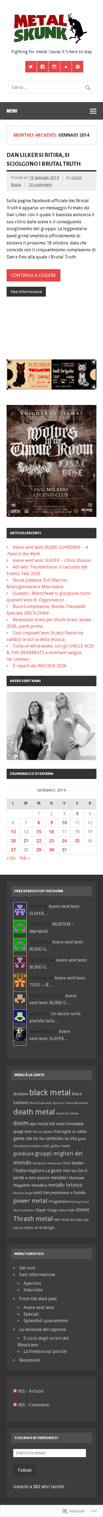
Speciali (31, 1314)
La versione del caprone (42, 1329)
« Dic (11, 858)
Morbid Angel (23, 1193)
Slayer (40, 1210)
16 (51, 831)
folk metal (57, 1124)
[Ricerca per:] (51, 87)
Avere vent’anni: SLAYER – (51, 560)
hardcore (39, 1163)
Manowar (77, 1178)
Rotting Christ (79, 1202)
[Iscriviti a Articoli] (15, 1391)
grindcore (23, 1153)
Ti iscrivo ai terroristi (36, 1438)
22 (38, 840)
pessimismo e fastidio (68, 1192)
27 (13, 849)
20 (13, 840)
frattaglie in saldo (70, 1131)
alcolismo (20, 1094)
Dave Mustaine (77, 1103)
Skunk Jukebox (23, 1210)
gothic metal (60, 1146)
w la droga (44, 1227)
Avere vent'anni (39, 1307)
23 (51, 840)
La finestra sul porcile (45, 1351)
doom (21, 1123)
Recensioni (29, 1360)
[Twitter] (31, 66)
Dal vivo (27, 1268)
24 (64, 840)
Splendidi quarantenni (46, 1320)
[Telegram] (66, 66)
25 (77, 840)
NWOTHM (41, 1193)
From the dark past (38, 1298)
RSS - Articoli (31, 1391)
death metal (34, 1111)
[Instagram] (54, 66)
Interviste (33, 1290)
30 (51, 849)
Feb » (25, 858)
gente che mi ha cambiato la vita (45, 1138)
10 (64, 822)
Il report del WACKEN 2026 (39, 665)
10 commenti (40, 184)
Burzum (59, 1103)
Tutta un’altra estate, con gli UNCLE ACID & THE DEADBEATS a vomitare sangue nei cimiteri (50, 652)
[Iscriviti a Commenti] (15, 1405)
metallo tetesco (65, 1185)
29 (38, 849)
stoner (83, 1209)
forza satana (42, 1132)
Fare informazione (26, 291)
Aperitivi (32, 1283)
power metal (30, 1200)
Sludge (52, 1210)
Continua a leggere (33, 275)
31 (64, 849)
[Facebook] (42, 66)
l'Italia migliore (28, 1170)
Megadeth (21, 1185)
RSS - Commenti (33, 1405)
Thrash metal (33, 1219)
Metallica (39, 1185)
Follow (25, 1470)
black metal (50, 1092)
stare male (66, 1210)
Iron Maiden (73, 1163)
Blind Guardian (41, 1103)
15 (38, 831)
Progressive (58, 1201)
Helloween (55, 1163)
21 (25, 840)
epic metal (39, 1124)
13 (13, 831)
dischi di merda (67, 1113)
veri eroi (61, 1219)
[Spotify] (77, 66)
